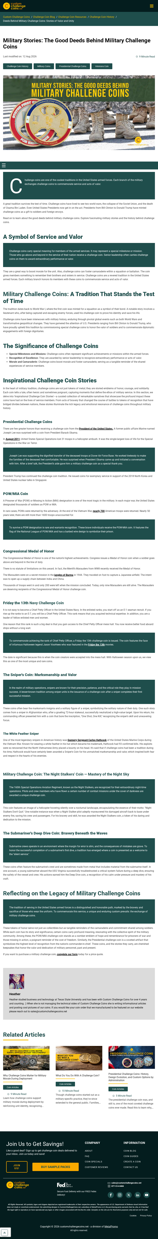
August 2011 (13, 439)
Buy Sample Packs (55, 1167)
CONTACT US (131, 1167)
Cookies (133, 1216)
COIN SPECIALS (93, 1162)
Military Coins (43, 66)
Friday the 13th (96, 644)
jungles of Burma (63, 574)
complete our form (67, 954)
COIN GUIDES (131, 1156)
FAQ (87, 1156)
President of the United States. (96, 428)
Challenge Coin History (17, 66)
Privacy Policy (146, 1216)
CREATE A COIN (132, 1162)
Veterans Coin (102, 66)
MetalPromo (111, 1226)
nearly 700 (99, 511)
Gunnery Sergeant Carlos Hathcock (87, 740)
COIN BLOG (130, 1151)
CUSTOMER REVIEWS (96, 1167)
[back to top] (4, 1232)
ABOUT (89, 1151)
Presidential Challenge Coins (72, 66)
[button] (151, 6)
